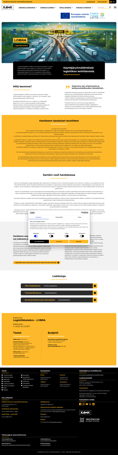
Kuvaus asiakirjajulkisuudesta (48, 440)
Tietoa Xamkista (65, 7)
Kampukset (26, 375)
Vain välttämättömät (39, 241)
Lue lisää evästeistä (45, 445)
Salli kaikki (78, 241)
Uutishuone (91, 1)
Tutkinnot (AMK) (7, 375)
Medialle (5, 389)
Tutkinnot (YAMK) (8, 377)
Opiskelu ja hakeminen (27, 7)
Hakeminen (6, 379)
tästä (16, 411)
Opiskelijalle (6, 381)
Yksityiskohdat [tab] (59, 217)
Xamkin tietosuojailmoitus (9, 440)
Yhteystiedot (26, 383)
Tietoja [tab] (79, 217)
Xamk (4, 387)
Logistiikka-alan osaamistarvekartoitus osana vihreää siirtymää (35, 262)
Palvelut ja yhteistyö (83, 7)
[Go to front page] (7, 7)
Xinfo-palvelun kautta (59, 411)
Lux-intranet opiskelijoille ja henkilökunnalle (91, 375)
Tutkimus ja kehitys (47, 7)
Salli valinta (59, 241)
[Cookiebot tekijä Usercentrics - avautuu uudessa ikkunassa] (82, 213)
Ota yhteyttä (102, 1)
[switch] (51, 236)
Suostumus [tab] (38, 217)
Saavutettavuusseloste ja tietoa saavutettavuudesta (16, 445)
